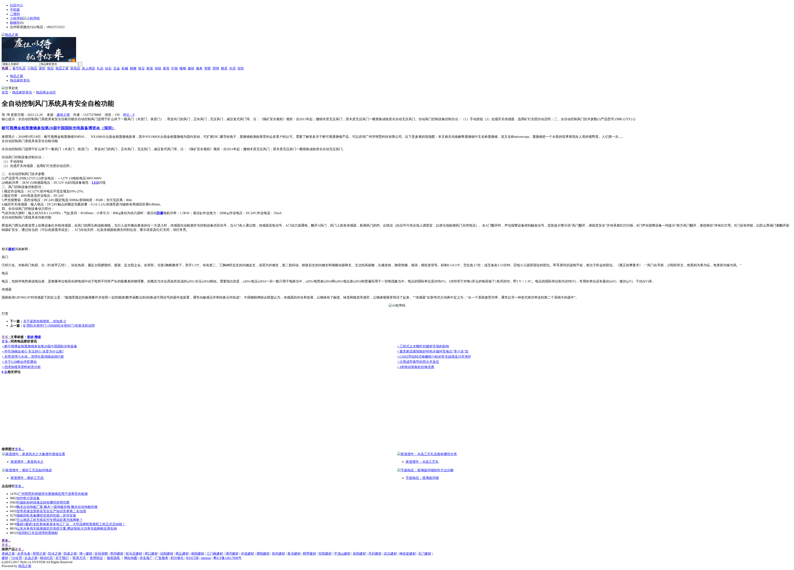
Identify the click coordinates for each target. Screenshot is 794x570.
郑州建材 (116, 553)
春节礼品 (19, 68)
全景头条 (23, 553)
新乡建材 (294, 553)
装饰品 (75, 68)
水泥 (232, 68)
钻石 (108, 68)
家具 (166, 68)
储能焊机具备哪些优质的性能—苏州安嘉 (46, 515)
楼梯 (182, 68)
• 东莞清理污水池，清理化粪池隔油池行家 (33, 356)
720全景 (16, 558)
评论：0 (128, 114)
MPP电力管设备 (28, 498)
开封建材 (374, 553)
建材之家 (63, 114)
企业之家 (31, 558)
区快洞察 (101, 553)
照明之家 (39, 553)
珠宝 (141, 68)
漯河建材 (232, 553)
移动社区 (46, 558)
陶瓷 (38, 337)
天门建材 (424, 553)
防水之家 (54, 553)
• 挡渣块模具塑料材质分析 (21, 367)
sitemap (206, 558)
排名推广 (146, 558)
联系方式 (79, 558)
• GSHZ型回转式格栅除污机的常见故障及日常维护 (434, 356)
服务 (199, 68)
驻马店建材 (134, 553)
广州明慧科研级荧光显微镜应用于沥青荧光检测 (53, 494)
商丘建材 (182, 553)
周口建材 (151, 553)
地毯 (158, 68)
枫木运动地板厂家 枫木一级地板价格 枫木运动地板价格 (57, 507)
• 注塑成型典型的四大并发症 (418, 362)
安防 (240, 68)
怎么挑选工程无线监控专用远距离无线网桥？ (50, 520)
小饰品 (32, 68)
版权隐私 (113, 558)
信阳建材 (166, 553)
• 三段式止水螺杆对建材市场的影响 (423, 346)
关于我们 (62, 558)
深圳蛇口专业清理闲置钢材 (38, 533)
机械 (125, 68)
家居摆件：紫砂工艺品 (27, 478)
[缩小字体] (8, 114)
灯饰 (174, 68)
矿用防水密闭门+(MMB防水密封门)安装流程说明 (59, 325)
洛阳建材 (359, 553)
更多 (6, 337)
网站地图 (130, 558)
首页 (5, 92)
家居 (149, 68)
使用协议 (96, 558)
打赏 (5, 313)
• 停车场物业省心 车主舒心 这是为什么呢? (33, 351)
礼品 (100, 68)
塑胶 (207, 68)
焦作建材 (278, 553)
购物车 (15, 22)
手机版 (15, 9)
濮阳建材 (263, 553)
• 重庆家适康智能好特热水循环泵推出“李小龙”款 (433, 351)
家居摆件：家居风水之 (27, 461)
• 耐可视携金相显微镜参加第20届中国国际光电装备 (39, 346)
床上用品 (88, 68)
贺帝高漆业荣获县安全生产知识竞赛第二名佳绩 (51, 511)
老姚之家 (8, 553)
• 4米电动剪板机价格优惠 (415, 367)
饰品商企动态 (46, 92)
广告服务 (161, 558)
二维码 (15, 14)
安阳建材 (325, 553)
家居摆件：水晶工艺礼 (422, 461)
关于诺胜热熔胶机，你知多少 (44, 321)
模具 (224, 68)
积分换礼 (177, 558)
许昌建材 (247, 553)
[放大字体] (3, 114)
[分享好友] (10, 88)
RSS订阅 (192, 558)
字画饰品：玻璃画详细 (422, 478)
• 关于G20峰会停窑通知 (19, 362)
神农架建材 (407, 553)
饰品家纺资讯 (22, 92)
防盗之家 (70, 553)
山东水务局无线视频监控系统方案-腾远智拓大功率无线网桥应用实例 (67, 528)
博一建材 (85, 553)
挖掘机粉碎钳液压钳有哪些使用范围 (43, 502)
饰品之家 (62, 68)
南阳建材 (197, 553)
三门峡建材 (215, 553)
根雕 (133, 68)
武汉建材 (390, 553)
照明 (216, 68)
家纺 (42, 68)
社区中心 (16, 5)
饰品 (50, 68)
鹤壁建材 (309, 553)
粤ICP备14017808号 (227, 558)
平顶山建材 (342, 553)
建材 (191, 68)
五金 (116, 68)
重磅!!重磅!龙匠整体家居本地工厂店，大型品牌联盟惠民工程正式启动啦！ (71, 524)
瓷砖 (30, 337)
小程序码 (16, 18)
